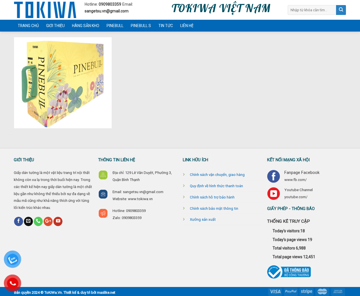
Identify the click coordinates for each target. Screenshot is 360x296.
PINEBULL (115, 25)
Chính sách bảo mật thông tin (214, 208)
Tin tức (165, 25)
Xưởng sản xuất (203, 219)
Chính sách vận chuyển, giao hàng (217, 175)
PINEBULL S (141, 25)
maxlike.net (106, 292)
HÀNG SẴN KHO (85, 25)
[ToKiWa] (45, 10)
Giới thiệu (55, 25)
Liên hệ (187, 25)
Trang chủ (28, 25)
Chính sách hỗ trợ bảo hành (212, 197)
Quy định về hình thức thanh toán (216, 186)
